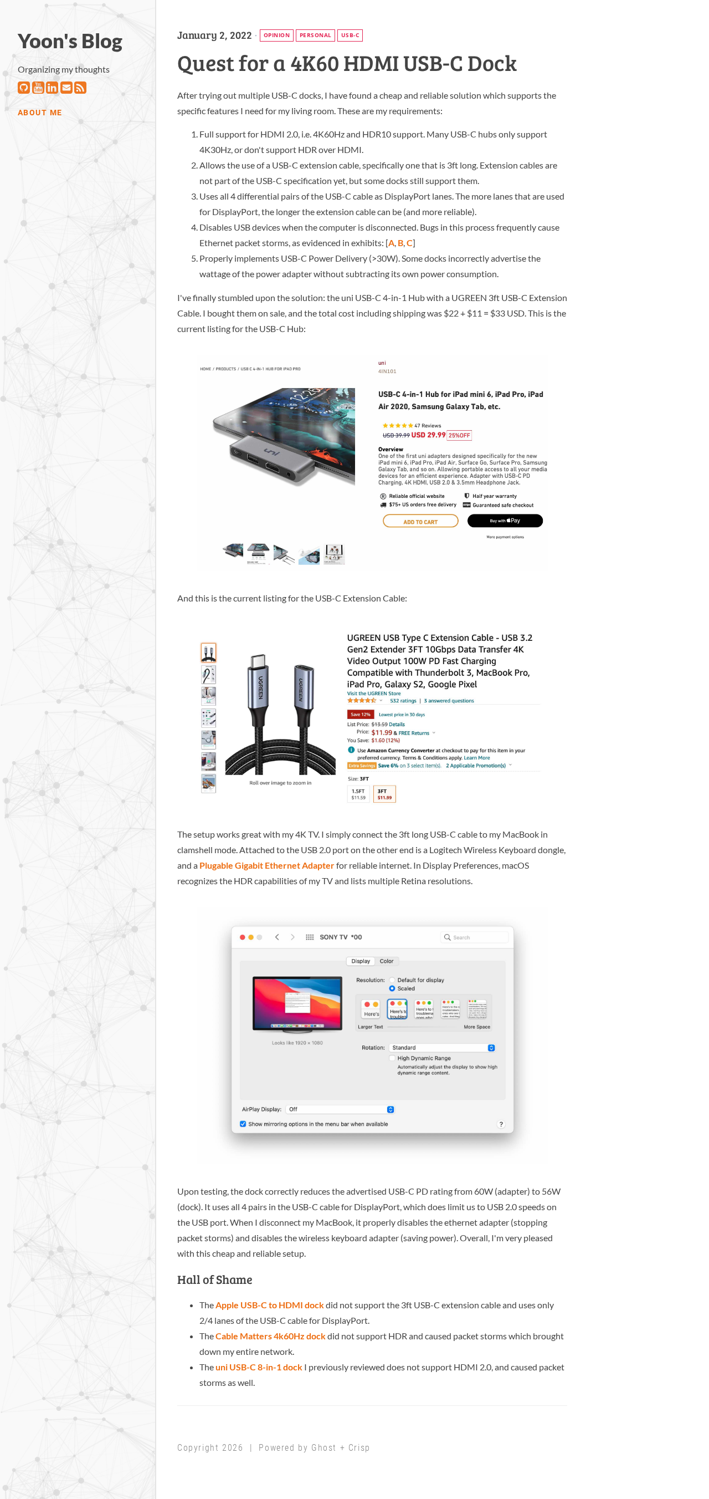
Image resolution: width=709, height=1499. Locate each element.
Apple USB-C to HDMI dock (269, 1304)
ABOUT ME (40, 113)
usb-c (350, 35)
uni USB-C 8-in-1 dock (258, 1367)
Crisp (359, 1447)
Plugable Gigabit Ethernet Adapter (267, 865)
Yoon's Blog (70, 40)
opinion (277, 35)
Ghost (324, 1447)
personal (316, 35)
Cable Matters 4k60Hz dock (270, 1335)
